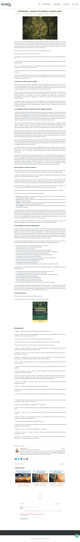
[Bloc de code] (36, 510)
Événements (17, 532)
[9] (18, 113)
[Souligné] (28, 510)
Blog (39, 4)
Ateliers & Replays (46, 4)
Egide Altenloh (23, 448)
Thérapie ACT (36, 485)
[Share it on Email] (24, 459)
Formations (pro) (56, 4)
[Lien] (37, 510)
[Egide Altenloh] (17, 452)
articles (42, 13)
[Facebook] (62, 449)
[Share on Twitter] (19, 459)
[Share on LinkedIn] (21, 459)
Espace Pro (12, 532)
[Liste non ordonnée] (33, 510)
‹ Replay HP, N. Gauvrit (18, 463)
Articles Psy (8, 532)
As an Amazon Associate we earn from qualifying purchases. (63, 532)
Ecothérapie (19, 486)
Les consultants (22, 532)
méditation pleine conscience (49, 13)
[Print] (27, 459)
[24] (33, 286)
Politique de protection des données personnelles (45, 532)
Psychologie (59, 13)
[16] (61, 172)
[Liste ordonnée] (31, 510)
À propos (16, 445)
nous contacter (75, 4)
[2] (57, 91)
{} (38, 510)
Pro (56, 13)
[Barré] (30, 510)
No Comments (26, 486)
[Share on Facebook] (16, 459)
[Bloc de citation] (34, 510)
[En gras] (25, 510)
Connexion (58, 503)
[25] (41, 288)
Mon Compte (66, 4)
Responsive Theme (46, 538)
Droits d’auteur (34, 532)
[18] (42, 231)
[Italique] (26, 510)
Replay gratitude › (62, 463)
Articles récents (21, 445)
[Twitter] (64, 449)
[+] (40, 510)
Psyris (39, 449)
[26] (46, 289)
